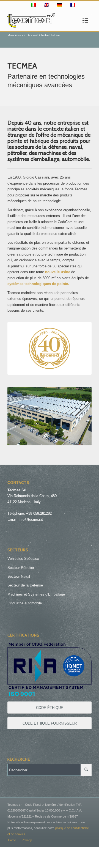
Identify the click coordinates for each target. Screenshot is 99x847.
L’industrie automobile (24, 603)
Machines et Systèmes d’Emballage (36, 594)
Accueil (32, 35)
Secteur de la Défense (25, 585)
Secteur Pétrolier (20, 568)
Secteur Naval (18, 576)
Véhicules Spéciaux (23, 559)
